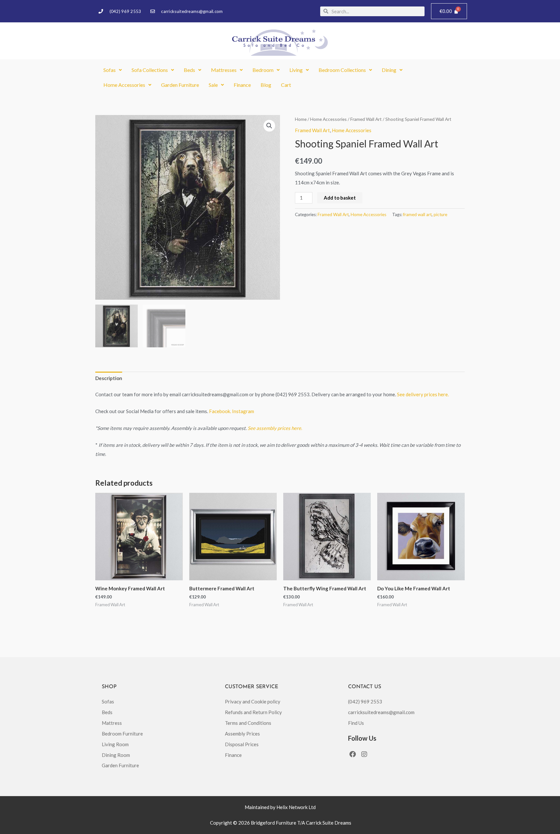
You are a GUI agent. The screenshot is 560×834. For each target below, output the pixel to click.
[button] (113, 70)
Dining (389, 70)
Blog (266, 85)
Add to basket (340, 198)
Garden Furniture (180, 85)
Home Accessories (124, 85)
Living (296, 70)
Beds (189, 70)
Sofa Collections (150, 70)
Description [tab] (108, 378)
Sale (213, 85)
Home (301, 119)
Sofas (109, 70)
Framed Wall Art (366, 119)
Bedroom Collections (342, 70)
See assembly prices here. (275, 428)
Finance (242, 85)
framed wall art (417, 214)
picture (440, 214)
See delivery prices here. (423, 394)
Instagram (243, 411)
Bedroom (263, 70)
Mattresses (224, 70)
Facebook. (220, 411)
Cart (286, 85)
